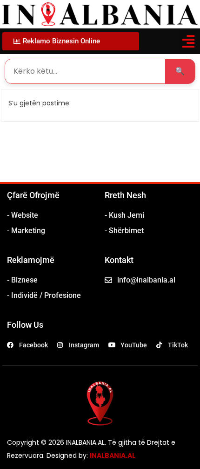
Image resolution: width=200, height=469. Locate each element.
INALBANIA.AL (112, 455)
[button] (188, 41)
